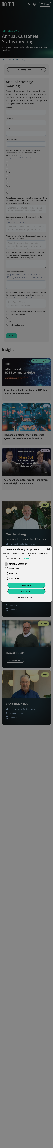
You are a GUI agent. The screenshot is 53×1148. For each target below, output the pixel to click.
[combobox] (48, 549)
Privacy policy (26, 558)
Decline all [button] (26, 591)
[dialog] (26, 574)
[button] (26, 597)
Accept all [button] (26, 585)
